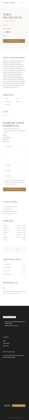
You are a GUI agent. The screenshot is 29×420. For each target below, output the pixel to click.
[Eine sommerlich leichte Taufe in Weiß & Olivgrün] (8, 369)
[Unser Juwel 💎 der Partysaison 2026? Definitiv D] (8, 392)
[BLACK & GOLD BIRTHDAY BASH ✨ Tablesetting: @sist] (20, 377)
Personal (6, 139)
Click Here (23, 264)
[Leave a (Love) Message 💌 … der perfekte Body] (8, 377)
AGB (4, 340)
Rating (5, 135)
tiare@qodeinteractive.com (10, 211)
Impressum (5, 345)
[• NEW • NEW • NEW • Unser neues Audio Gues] (8, 400)
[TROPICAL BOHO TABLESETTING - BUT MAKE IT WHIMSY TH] (8, 362)
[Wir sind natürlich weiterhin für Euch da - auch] (20, 392)
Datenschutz (6, 343)
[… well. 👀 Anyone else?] (20, 400)
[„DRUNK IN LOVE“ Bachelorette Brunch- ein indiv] (20, 385)
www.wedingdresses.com (9, 213)
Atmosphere (6, 137)
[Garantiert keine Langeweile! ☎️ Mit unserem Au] (8, 385)
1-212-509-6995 (7, 209)
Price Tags (6, 141)
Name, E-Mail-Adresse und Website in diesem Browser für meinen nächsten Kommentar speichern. (15, 182)
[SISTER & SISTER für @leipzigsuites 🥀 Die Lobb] (20, 369)
